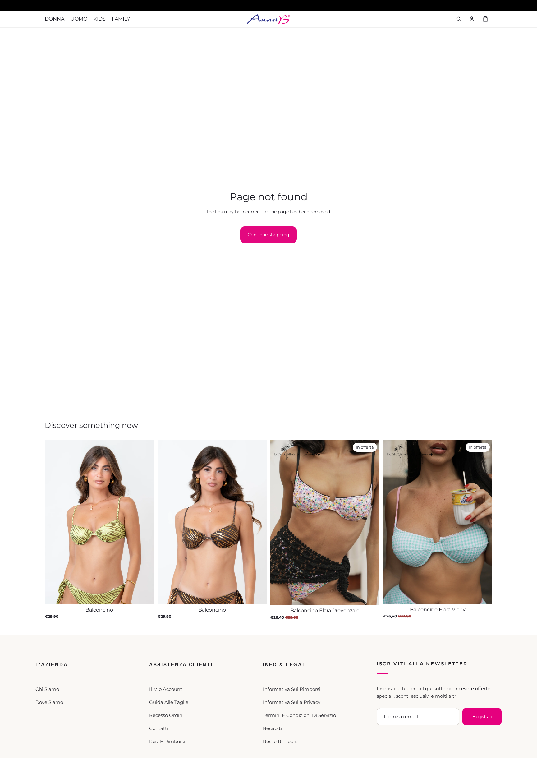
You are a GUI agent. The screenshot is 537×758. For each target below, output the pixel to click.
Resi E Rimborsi (167, 741)
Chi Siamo (47, 689)
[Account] (472, 19)
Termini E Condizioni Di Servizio (299, 715)
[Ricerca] (459, 19)
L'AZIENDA (51, 664)
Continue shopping (268, 235)
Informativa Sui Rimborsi (291, 689)
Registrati (482, 716)
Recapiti (272, 728)
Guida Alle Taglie (168, 702)
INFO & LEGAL (284, 664)
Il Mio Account (165, 689)
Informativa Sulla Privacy (291, 702)
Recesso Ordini (166, 715)
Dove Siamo (49, 702)
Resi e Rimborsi (281, 741)
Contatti (158, 728)
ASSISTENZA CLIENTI (181, 664)
